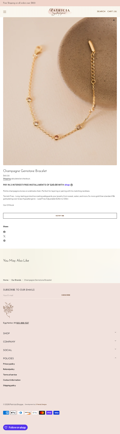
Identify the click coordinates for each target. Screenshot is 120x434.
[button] (4, 11)
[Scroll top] (115, 429)
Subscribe (66, 295)
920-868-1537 (22, 323)
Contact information (11, 380)
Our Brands (16, 280)
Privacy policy (9, 364)
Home (5, 280)
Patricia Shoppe (17, 404)
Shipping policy (9, 385)
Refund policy (8, 369)
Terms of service (10, 374)
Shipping (7, 178)
